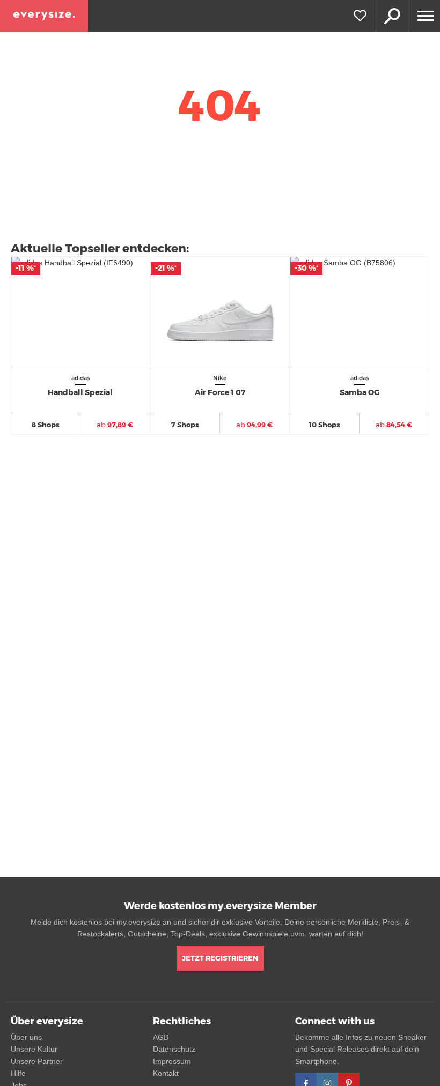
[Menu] (424, 16)
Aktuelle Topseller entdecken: (100, 248)
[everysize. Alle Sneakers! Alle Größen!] (44, 16)
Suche (392, 16)
